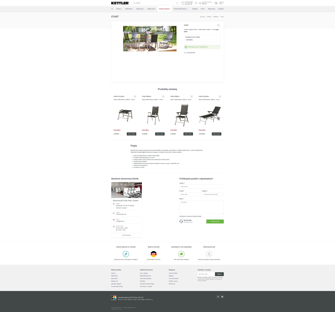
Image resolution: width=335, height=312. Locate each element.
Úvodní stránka (173, 273)
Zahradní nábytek (164, 9)
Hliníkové (215, 16)
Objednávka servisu (145, 276)
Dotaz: (181, 198)
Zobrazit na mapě (121, 208)
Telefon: (205, 191)
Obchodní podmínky (145, 278)
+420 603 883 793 (121, 214)
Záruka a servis (173, 281)
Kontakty (221, 9)
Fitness (118, 9)
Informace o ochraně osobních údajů (190, 216)
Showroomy (211, 9)
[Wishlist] (196, 3)
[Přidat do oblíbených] (218, 25)
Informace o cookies (146, 286)
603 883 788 (188, 4)
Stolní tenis (139, 9)
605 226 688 (187, 2)
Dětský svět (151, 9)
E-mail (181, 191)
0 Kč (221, 3)
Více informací (126, 235)
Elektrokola (128, 9)
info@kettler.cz (120, 221)
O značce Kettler (173, 278)
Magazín (195, 9)
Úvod (203, 16)
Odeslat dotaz (215, 221)
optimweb (119, 309)
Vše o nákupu (144, 273)
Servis (203, 9)
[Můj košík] (216, 3)
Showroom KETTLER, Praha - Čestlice (125, 200)
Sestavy (209, 16)
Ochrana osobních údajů (147, 284)
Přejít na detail (131, 134)
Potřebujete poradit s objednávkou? (198, 47)
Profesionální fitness (180, 9)
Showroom (172, 284)
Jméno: (182, 183)
